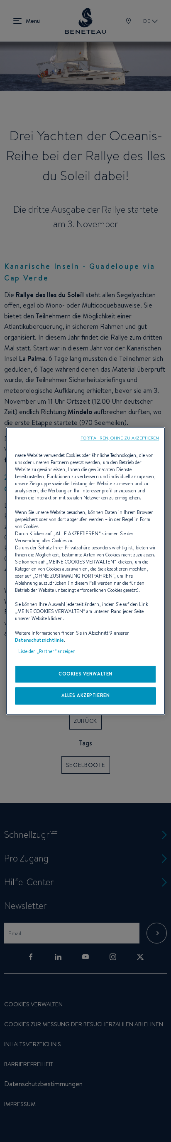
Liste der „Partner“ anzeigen (47, 651)
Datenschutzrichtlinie (39, 640)
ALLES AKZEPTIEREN (85, 695)
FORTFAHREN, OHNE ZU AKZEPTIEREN (120, 438)
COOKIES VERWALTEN (85, 673)
